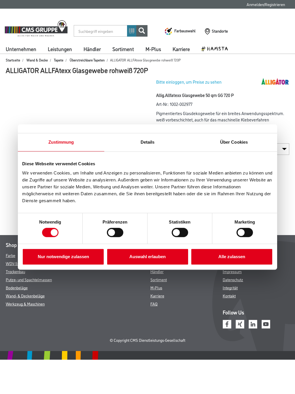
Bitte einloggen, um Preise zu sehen (189, 82)
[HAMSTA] (216, 48)
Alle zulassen (231, 256)
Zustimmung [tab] (61, 142)
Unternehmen (21, 48)
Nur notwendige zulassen (63, 256)
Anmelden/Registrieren (266, 4)
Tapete (58, 59)
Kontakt (229, 295)
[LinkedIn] (253, 323)
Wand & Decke (37, 59)
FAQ (154, 303)
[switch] (116, 232)
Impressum (232, 271)
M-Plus (153, 48)
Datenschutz (233, 279)
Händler (92, 48)
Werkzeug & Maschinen (25, 303)
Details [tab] (148, 142)
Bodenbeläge (17, 287)
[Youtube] (266, 323)
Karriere (181, 48)
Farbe (10, 255)
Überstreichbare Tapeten (87, 59)
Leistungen (60, 48)
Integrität (230, 287)
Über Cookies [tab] (234, 142)
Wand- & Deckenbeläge (25, 295)
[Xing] (240, 323)
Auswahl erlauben (147, 256)
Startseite (13, 59)
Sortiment (123, 48)
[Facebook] (227, 323)
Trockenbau (15, 271)
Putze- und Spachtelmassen (29, 279)
